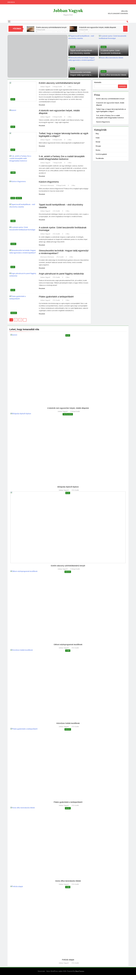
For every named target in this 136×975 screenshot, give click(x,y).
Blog (72, 68)
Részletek (42, 105)
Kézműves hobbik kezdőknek (68, 723)
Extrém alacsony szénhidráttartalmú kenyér (51, 27)
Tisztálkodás (100, 158)
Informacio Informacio (47, 185)
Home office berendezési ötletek (113, 75)
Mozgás (13, 313)
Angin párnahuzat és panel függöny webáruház (61, 273)
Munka (103, 47)
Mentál (18, 198)
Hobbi (73, 47)
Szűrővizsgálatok (101, 154)
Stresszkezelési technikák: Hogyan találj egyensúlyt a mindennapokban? (80, 75)
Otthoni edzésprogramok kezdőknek (68, 644)
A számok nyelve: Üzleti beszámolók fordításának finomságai (111, 53)
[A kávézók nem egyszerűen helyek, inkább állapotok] (73, 30)
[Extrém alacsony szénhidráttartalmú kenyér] (30, 30)
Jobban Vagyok (68, 10)
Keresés (97, 82)
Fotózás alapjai (68, 960)
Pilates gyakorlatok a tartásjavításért (56, 296)
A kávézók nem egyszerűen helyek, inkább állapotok (97, 27)
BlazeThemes (79, 971)
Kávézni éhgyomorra (49, 182)
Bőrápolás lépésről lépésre (68, 487)
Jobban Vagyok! (45, 86)
